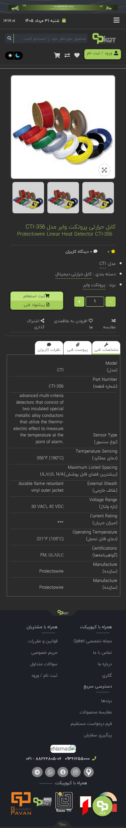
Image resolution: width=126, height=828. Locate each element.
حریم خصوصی (44, 652)
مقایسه (109, 327)
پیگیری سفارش (98, 735)
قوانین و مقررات (42, 641)
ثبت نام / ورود (44, 675)
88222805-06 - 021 (43, 758)
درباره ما (105, 664)
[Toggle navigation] (116, 21)
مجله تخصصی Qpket (93, 641)
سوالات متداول (43, 664)
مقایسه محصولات (96, 712)
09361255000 (77, 758)
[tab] (106, 348)
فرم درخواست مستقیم (91, 723)
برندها (106, 700)
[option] (28, 197)
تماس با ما (102, 652)
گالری (107, 675)
